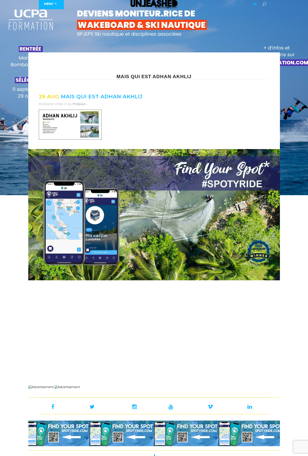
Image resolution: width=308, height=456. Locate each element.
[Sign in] (253, 4)
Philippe (78, 104)
